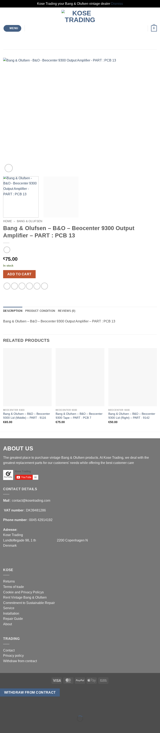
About (7, 624)
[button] (12, 28)
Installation (11, 613)
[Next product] (7, 250)
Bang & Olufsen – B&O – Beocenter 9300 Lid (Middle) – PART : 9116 (26, 415)
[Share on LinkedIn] (44, 286)
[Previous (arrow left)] (4, 726)
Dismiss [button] (117, 3)
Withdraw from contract (20, 661)
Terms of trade (13, 587)
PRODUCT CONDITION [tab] (40, 310)
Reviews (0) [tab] (66, 310)
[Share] (28, 708)
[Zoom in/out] (4, 708)
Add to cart (19, 274)
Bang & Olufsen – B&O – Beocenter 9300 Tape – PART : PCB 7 (79, 415)
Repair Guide (13, 618)
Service (8, 608)
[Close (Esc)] (41, 708)
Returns (9, 581)
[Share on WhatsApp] (7, 286)
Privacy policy (13, 655)
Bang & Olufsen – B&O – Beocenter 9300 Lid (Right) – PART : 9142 (131, 415)
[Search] (29, 28)
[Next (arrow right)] (16, 726)
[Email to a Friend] (29, 286)
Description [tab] (12, 310)
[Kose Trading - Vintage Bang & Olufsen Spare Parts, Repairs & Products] (80, 28)
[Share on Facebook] (14, 286)
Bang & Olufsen (29, 221)
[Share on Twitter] (22, 286)
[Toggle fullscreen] (16, 708)
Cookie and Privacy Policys (23, 592)
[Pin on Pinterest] (37, 286)
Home (7, 221)
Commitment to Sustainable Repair (29, 603)
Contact (9, 650)
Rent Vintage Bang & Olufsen (25, 597)
